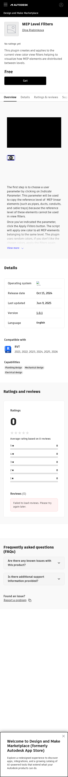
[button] (34, 563)
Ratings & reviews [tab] (46, 97)
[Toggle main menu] (5, 4)
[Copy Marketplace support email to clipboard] (30, 600)
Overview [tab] (10, 97)
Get (25, 81)
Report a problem (15, 600)
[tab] (11, 162)
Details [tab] (25, 97)
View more (13, 248)
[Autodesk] (19, 5)
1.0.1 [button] (39, 313)
